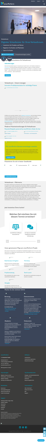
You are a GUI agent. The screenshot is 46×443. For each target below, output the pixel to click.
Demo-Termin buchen (8, 54)
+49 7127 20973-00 (4, 339)
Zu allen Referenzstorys (11, 152)
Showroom (27, 354)
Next (40, 145)
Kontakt (7, 287)
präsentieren (7, 67)
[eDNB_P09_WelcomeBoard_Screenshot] (14, 118)
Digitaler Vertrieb (8, 114)
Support (38, 1)
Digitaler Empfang (4, 354)
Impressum (3, 364)
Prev (6, 145)
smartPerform (27, 333)
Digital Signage (8, 109)
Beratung (8, 75)
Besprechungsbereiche (29, 356)
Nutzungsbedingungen (5, 365)
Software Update (4, 378)
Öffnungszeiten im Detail (6, 343)
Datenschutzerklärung (5, 367)
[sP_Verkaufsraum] (12, 88)
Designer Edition (10, 133)
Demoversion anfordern (34, 288)
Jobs (25, 367)
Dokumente (27, 305)
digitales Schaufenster (26, 91)
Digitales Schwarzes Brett (6, 351)
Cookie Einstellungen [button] (5, 369)
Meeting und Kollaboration (6, 356)
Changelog (3, 381)
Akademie (33, 1)
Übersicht (7, 319)
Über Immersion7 (28, 364)
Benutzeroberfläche (9, 97)
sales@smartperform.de (10, 285)
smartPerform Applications (30, 335)
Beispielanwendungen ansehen (23, 54)
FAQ (43, 1)
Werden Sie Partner (29, 365)
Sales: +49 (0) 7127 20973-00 (10, 284)
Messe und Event (28, 353)
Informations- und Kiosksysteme (30, 109)
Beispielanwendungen (29, 337)
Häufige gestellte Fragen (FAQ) (7, 376)
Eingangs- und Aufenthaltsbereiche (32, 351)
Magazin (26, 369)
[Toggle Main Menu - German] (44, 4)
